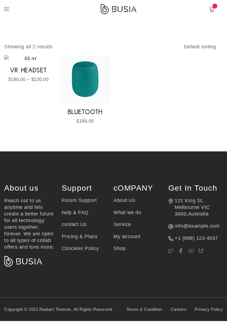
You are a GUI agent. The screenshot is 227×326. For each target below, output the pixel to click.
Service (122, 224)
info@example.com (197, 226)
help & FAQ (75, 212)
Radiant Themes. (56, 309)
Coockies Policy (80, 248)
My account (127, 236)
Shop (120, 248)
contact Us (74, 224)
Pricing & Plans (80, 236)
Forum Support (79, 200)
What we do (127, 212)
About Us (124, 200)
